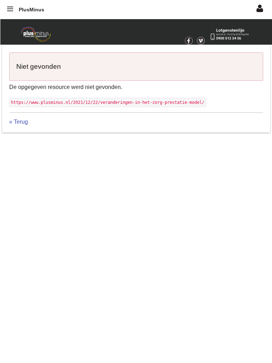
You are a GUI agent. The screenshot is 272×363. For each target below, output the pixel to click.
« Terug (18, 122)
